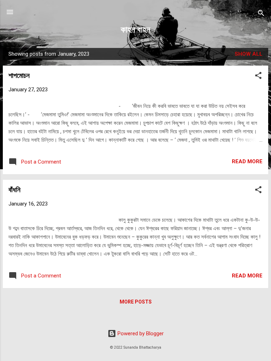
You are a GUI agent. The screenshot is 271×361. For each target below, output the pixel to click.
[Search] (261, 14)
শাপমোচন (19, 75)
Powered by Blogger (140, 333)
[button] (258, 76)
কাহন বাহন (135, 30)
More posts (136, 302)
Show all (249, 54)
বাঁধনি (14, 189)
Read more (247, 161)
